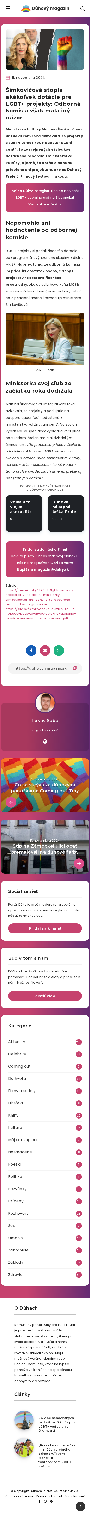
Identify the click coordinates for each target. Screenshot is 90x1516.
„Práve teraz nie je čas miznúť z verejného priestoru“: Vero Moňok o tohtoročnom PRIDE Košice (56, 1455)
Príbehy (16, 1201)
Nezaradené (20, 1152)
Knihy (13, 1115)
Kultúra (15, 1127)
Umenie (15, 1238)
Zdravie (15, 1274)
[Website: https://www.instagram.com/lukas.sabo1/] (45, 741)
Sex (11, 1225)
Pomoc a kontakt (49, 1496)
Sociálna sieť (75, 1496)
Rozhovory (18, 1213)
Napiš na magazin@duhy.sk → (45, 569)
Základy (15, 1262)
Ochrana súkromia (19, 1496)
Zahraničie (18, 1250)
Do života (17, 1078)
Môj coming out (23, 1140)
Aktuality (16, 1042)
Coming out (19, 1066)
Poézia (14, 1164)
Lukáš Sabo (45, 720)
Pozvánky (17, 1189)
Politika (15, 1176)
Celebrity (17, 1054)
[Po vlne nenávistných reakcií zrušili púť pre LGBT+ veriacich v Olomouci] (24, 1420)
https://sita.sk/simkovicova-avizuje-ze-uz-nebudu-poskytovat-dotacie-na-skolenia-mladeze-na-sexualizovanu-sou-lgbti (41, 614)
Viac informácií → (45, 204)
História (15, 1103)
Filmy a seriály (22, 1091)
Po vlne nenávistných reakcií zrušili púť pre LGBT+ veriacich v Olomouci (56, 1424)
